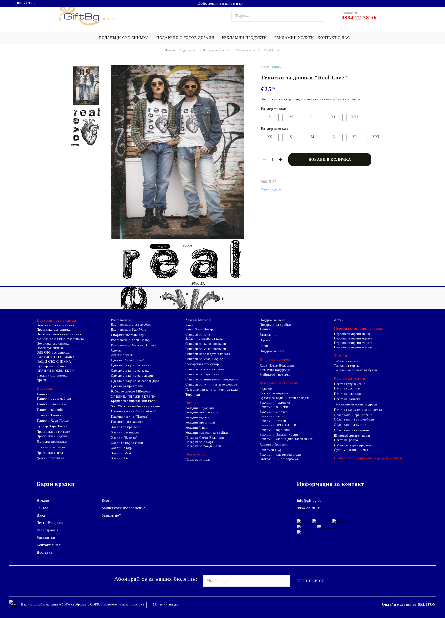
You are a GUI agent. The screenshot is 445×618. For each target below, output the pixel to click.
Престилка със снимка (54, 329)
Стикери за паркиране (202, 374)
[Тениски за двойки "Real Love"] (86, 86)
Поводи (192, 403)
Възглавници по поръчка (279, 459)
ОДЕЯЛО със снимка (53, 352)
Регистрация (47, 530)
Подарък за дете (272, 351)
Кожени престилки (51, 447)
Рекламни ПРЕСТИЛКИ (278, 425)
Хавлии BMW (121, 453)
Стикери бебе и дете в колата (207, 354)
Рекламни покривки (275, 402)
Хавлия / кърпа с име (127, 443)
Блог (106, 500)
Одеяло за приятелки (127, 386)
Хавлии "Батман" (124, 437)
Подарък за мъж (197, 459)
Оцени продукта (271, 189)
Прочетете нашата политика (122, 604)
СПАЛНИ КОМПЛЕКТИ (55, 371)
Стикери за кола (197, 334)
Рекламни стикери (274, 411)
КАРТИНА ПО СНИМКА (56, 357)
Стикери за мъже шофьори (205, 349)
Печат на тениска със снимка (59, 334)
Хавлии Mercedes (198, 320)
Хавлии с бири (122, 448)
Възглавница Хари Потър (130, 340)
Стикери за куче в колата (204, 369)
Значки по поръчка (274, 393)
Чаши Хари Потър (199, 329)
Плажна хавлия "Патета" (130, 416)
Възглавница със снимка (55, 325)
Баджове (266, 389)
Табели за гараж (346, 365)
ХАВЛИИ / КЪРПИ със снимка (60, 339)
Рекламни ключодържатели (280, 454)
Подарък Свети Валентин (204, 437)
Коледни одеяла (197, 417)
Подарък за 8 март (199, 442)
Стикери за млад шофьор (204, 359)
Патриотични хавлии (127, 422)
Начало (170, 50)
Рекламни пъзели (273, 421)
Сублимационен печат (351, 450)
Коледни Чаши (196, 427)
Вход (41, 515)
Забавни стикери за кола (204, 338)
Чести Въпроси (50, 523)
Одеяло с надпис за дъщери (132, 375)
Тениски (43, 394)
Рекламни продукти (244, 38)
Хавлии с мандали (125, 432)
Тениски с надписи (51, 404)
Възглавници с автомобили (132, 324)
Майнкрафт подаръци (276, 374)
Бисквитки (46, 538)
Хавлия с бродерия (274, 444)
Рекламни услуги (294, 38)
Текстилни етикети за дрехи (355, 404)
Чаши (189, 325)
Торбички (192, 394)
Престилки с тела (50, 453)
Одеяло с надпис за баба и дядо (135, 381)
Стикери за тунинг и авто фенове (211, 384)
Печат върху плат (347, 388)
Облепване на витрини (351, 430)
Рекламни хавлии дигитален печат (286, 439)
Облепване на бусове (350, 425)
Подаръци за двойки (217, 50)
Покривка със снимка (53, 343)
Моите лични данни (168, 604)
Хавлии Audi (121, 458)
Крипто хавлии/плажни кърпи (134, 401)
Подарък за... (188, 50)
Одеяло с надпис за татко (130, 370)
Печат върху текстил (349, 384)
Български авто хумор (202, 364)
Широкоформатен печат (352, 435)
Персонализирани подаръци (359, 328)
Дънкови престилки (52, 441)
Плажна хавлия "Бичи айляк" (133, 411)
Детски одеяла (122, 355)
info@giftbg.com (310, 500)
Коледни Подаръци (199, 408)
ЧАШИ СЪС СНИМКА (54, 361)
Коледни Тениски (50, 415)
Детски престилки (50, 458)
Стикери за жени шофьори (205, 343)
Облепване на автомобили (354, 419)
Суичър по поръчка (51, 366)
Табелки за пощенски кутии (355, 370)
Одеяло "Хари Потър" (127, 360)
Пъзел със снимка (50, 348)
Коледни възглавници (202, 412)
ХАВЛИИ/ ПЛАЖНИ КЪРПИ (133, 396)
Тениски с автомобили (54, 398)
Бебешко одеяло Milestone (130, 391)
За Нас (42, 508)
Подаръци (46, 388)
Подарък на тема (275, 360)
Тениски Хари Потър (53, 420)
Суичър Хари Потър (52, 426)
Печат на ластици (347, 393)
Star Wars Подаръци (275, 370)
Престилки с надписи (53, 436)
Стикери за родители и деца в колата (368, 458)
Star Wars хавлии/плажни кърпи (135, 406)
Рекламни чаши (271, 416)
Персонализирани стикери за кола (211, 389)
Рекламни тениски (274, 407)
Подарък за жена (272, 320)
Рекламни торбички (275, 430)
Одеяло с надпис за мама (130, 365)
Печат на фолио (346, 440)
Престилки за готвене (53, 431)
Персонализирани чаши (352, 334)
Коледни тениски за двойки (206, 432)
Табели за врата (346, 361)
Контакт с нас (334, 38)
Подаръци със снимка (124, 38)
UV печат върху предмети (354, 445)
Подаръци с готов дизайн (185, 38)
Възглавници (121, 320)
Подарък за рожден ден (203, 446)
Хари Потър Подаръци (277, 365)
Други (41, 380)
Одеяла (116, 350)
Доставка (45, 552)
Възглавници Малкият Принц (133, 345)
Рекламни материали (279, 383)
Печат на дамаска (347, 399)
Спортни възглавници (128, 335)
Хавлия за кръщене (125, 427)
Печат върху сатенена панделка (358, 409)
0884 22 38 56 (26, 3)
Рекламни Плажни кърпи (279, 434)
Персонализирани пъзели (353, 347)
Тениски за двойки (51, 409)
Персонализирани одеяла (353, 338)
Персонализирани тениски (354, 343)
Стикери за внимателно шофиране (211, 379)
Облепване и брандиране (353, 415)
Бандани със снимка (52, 375)
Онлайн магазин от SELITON (409, 604)
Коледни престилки (200, 422)
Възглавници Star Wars (128, 329)
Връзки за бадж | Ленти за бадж (284, 398)
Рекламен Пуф (271, 450)
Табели (340, 356)
